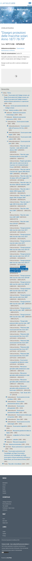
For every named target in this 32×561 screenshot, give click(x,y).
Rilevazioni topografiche (19, 442)
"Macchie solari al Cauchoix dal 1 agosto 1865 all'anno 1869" (20, 171)
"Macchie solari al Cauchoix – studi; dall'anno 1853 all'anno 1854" (20, 148)
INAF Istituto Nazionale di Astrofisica (10, 546)
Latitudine (15, 439)
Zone (18, 419)
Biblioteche (5, 482)
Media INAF (5, 523)
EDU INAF (5, 520)
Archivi (4, 485)
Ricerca (4, 491)
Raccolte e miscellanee (14, 464)
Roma (9, 93)
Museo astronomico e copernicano (21, 446)
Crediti (4, 531)
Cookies (4, 533)
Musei (4, 487)
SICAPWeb (9, 557)
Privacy (4, 535)
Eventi (4, 489)
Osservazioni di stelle (23, 121)
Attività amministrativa (15, 444)
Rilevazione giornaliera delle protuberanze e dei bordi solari (19, 388)
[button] (1, 92)
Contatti (4, 493)
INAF (4, 518)
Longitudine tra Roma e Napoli (21, 435)
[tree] (16, 278)
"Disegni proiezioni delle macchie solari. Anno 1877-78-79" (19, 269)
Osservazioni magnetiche (20, 426)
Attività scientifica (14, 110)
